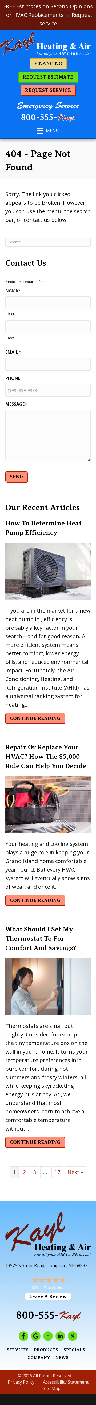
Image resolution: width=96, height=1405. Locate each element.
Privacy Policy (21, 1382)
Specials (74, 1350)
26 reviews (53, 1287)
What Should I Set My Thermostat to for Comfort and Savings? (40, 939)
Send (16, 476)
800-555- (48, 118)
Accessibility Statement (66, 1382)
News (62, 1357)
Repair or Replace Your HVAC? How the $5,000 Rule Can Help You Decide (45, 757)
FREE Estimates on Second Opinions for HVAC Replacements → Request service (48, 15)
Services (18, 1350)
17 (57, 1172)
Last (9, 337)
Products (46, 1350)
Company (38, 1357)
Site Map (52, 1388)
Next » (75, 1172)
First (10, 313)
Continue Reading (37, 718)
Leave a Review (48, 1296)
